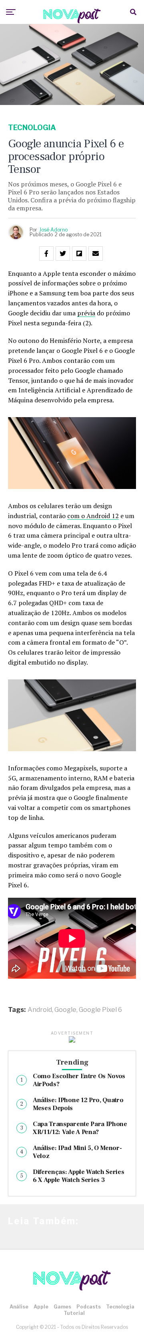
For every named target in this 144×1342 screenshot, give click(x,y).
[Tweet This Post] (63, 253)
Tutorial (74, 1313)
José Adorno (53, 230)
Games (62, 1307)
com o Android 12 (93, 515)
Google (65, 1010)
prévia (86, 313)
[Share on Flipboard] (79, 253)
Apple (41, 1307)
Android (40, 1010)
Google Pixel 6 (100, 1010)
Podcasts (88, 1307)
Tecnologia (120, 1307)
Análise (19, 1307)
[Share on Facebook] (46, 253)
